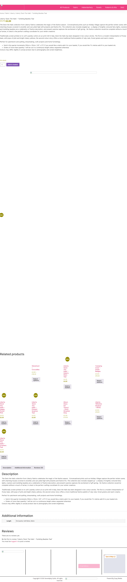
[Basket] (120, 2)
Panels (99, 7)
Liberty (12, 13)
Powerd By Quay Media (114, 578)
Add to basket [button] (67, 386)
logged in (14, 541)
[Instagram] (10, 578)
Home (2, 13)
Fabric (75, 7)
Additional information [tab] (23, 468)
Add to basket (13, 65)
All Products (64, 7)
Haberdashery (87, 7)
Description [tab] (7, 468)
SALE (122, 7)
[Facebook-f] (6, 578)
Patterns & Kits (111, 7)
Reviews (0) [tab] (38, 468)
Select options (36, 379)
